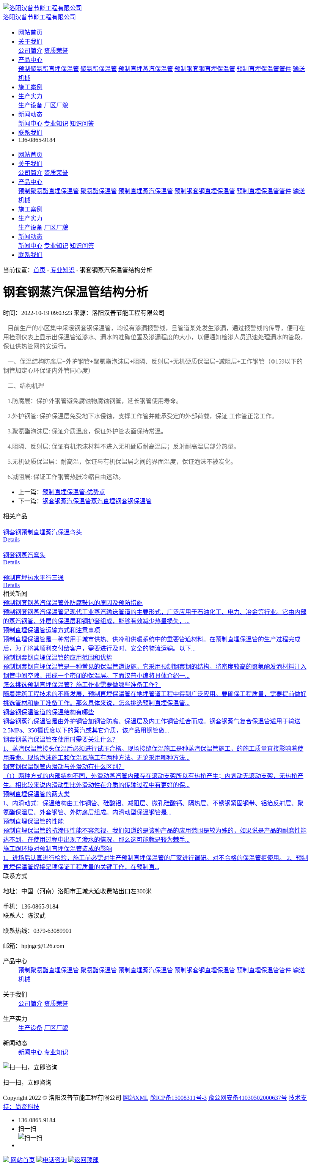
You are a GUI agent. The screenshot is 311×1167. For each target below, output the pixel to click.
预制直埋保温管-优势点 (73, 492)
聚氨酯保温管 (98, 69)
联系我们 (30, 132)
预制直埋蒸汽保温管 (145, 69)
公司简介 (30, 50)
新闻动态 (30, 114)
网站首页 (30, 32)
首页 (39, 270)
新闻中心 (30, 123)
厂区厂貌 (56, 105)
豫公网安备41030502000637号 (247, 1098)
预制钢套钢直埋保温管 (204, 69)
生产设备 (30, 105)
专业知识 (56, 123)
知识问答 (82, 123)
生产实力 (30, 96)
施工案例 (30, 87)
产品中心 (30, 60)
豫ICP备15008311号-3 (178, 1098)
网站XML (135, 1098)
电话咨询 (54, 1160)
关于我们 (30, 41)
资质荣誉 (56, 50)
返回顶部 (86, 1160)
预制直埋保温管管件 (264, 69)
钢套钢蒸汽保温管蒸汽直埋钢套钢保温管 (97, 501)
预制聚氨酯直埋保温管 (48, 69)
